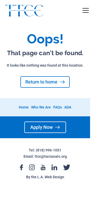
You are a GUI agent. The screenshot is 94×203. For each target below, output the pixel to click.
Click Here (42, 86)
